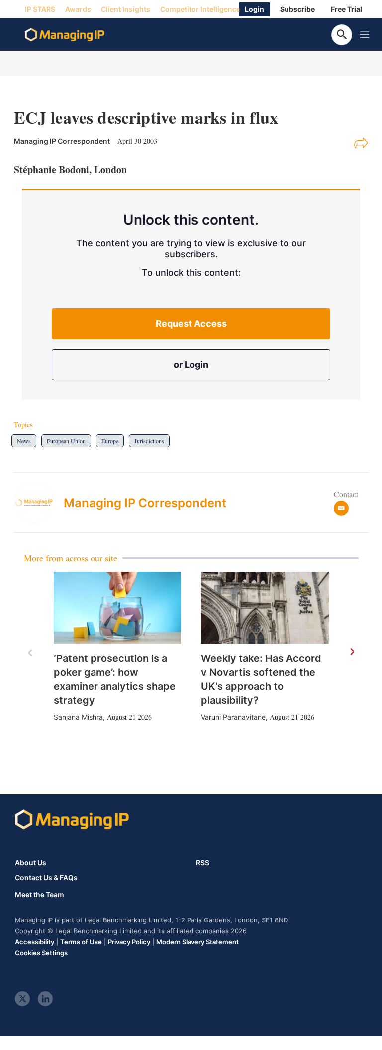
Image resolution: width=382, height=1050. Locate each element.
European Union (66, 441)
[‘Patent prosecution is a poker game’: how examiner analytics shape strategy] (118, 608)
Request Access (191, 323)
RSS (202, 862)
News (24, 441)
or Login (191, 364)
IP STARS (40, 9)
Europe (109, 441)
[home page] (64, 35)
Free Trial (346, 9)
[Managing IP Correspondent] (39, 503)
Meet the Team (39, 894)
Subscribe (297, 9)
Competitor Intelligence (200, 9)
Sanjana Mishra (78, 717)
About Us (30, 862)
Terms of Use (81, 942)
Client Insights (125, 9)
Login (254, 9)
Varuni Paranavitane (233, 717)
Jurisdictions (149, 441)
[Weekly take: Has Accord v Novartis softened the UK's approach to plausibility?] (265, 608)
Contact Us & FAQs (46, 877)
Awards (78, 9)
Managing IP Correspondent (145, 503)
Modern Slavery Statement (197, 942)
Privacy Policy (129, 942)
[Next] (352, 652)
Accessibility (34, 942)
